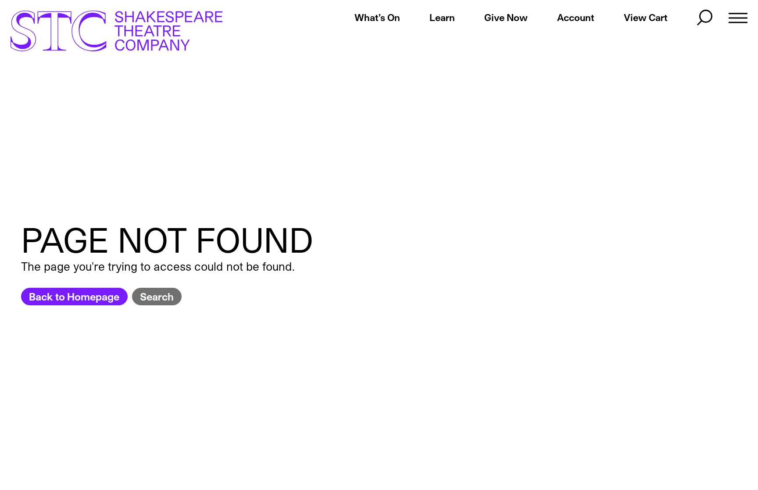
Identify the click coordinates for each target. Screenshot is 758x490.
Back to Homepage (74, 296)
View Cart (646, 17)
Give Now (506, 17)
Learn (442, 17)
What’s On (377, 17)
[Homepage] (107, 31)
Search (157, 296)
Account (575, 17)
